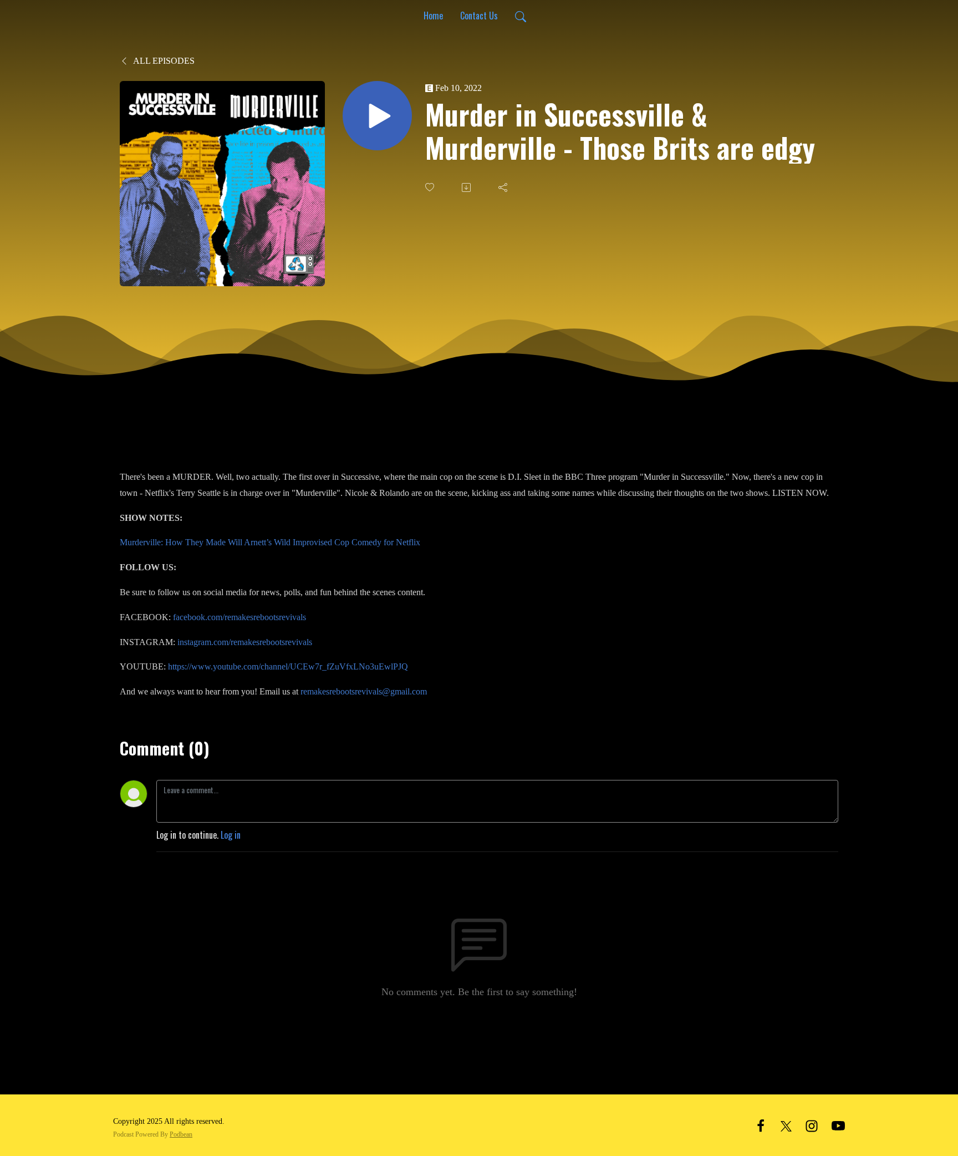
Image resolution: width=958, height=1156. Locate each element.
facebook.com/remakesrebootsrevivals (239, 617)
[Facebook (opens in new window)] (760, 1124)
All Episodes (163, 60)
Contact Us (479, 15)
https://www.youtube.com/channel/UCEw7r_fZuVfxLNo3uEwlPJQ (288, 666)
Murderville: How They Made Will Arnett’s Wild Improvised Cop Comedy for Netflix (270, 542)
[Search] (521, 15)
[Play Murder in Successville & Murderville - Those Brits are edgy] (377, 115)
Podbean (181, 1134)
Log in (231, 834)
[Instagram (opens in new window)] (811, 1124)
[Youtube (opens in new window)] (838, 1124)
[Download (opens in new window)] (467, 187)
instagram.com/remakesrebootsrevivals (244, 642)
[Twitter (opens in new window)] (786, 1124)
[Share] (504, 187)
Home (433, 15)
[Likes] (430, 187)
